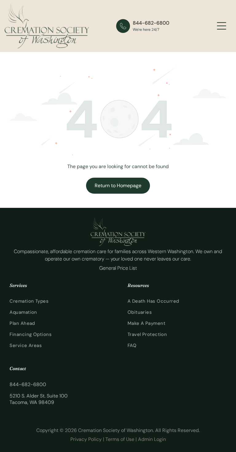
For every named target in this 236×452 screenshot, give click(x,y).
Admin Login (152, 439)
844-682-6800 (151, 23)
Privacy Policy (86, 439)
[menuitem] (59, 301)
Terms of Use (119, 439)
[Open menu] (221, 25)
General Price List (118, 268)
